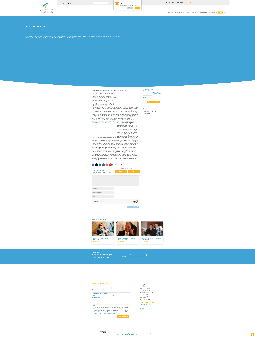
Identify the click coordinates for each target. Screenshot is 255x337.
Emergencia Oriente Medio (139, 254)
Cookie (122, 334)
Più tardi (130, 7)
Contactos (188, 2)
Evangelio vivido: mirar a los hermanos (101, 238)
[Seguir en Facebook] (61, 3)
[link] (93, 164)
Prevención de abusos (130, 334)
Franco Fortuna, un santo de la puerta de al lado (126, 238)
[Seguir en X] (66, 3)
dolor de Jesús (125, 148)
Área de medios (179, 2)
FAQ (137, 334)
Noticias (211, 12)
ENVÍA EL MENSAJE (123, 316)
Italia (112, 103)
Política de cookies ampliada (109, 313)
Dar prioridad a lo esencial (150, 112)
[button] (163, 256)
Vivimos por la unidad (191, 12)
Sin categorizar (29, 22)
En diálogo (180, 12)
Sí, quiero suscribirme (153, 101)
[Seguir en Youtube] (68, 3)
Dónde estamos (203, 12)
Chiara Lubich (119, 122)
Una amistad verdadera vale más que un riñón (151, 238)
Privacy (118, 334)
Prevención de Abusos (170, 2)
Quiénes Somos (171, 12)
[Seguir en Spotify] (71, 3)
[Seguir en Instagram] (63, 3)
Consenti (137, 7)
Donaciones (220, 12)
